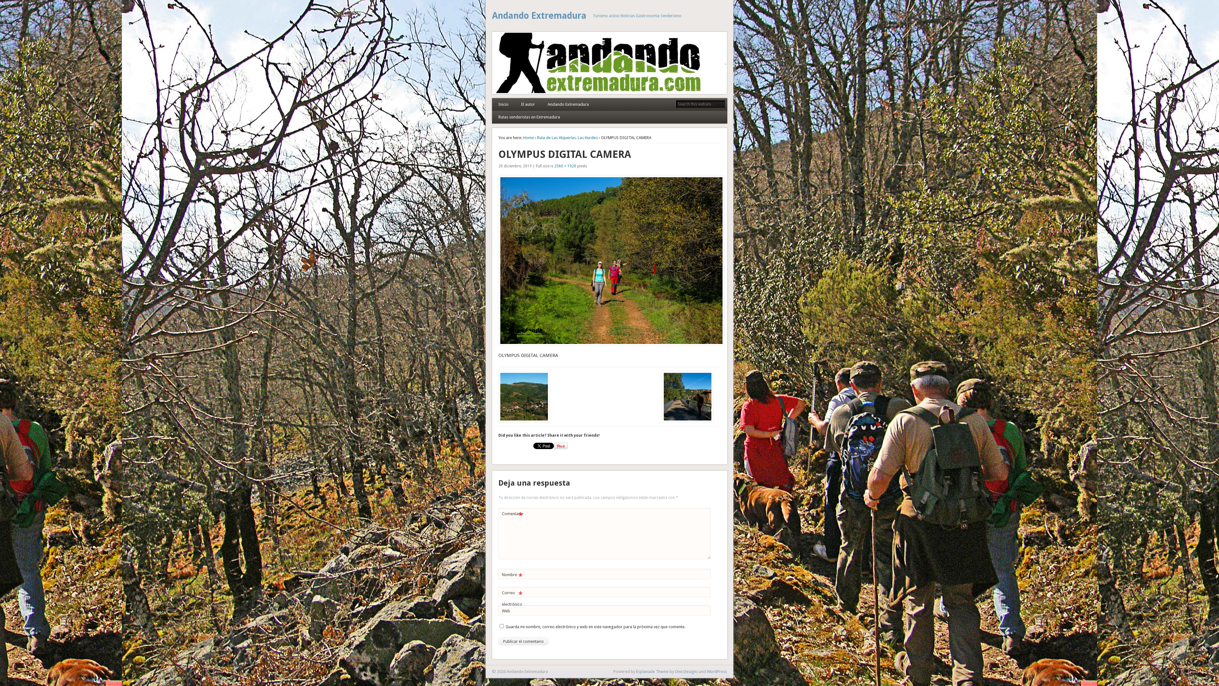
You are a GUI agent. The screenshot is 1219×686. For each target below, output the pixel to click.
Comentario (512, 515)
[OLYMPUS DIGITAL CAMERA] (609, 260)
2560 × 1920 (565, 166)
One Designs (686, 671)
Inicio (503, 104)
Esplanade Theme (652, 671)
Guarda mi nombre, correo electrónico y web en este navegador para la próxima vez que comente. (595, 626)
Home (528, 137)
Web (506, 611)
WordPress (717, 671)
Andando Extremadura (539, 15)
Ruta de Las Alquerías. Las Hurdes (567, 137)
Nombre (512, 576)
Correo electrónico (512, 598)
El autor (528, 104)
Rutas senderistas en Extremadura (529, 117)
